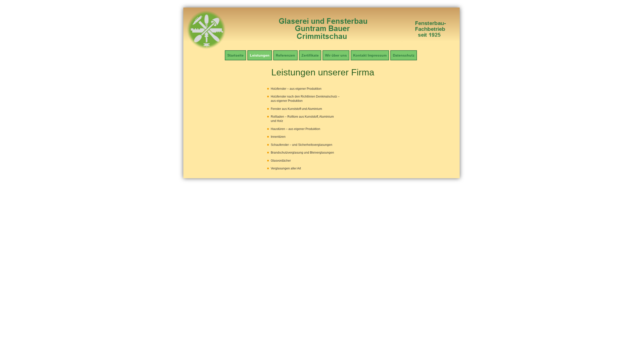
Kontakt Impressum (370, 55)
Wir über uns (336, 55)
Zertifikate (310, 55)
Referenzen (285, 55)
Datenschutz (403, 55)
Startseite (235, 55)
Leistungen (260, 55)
